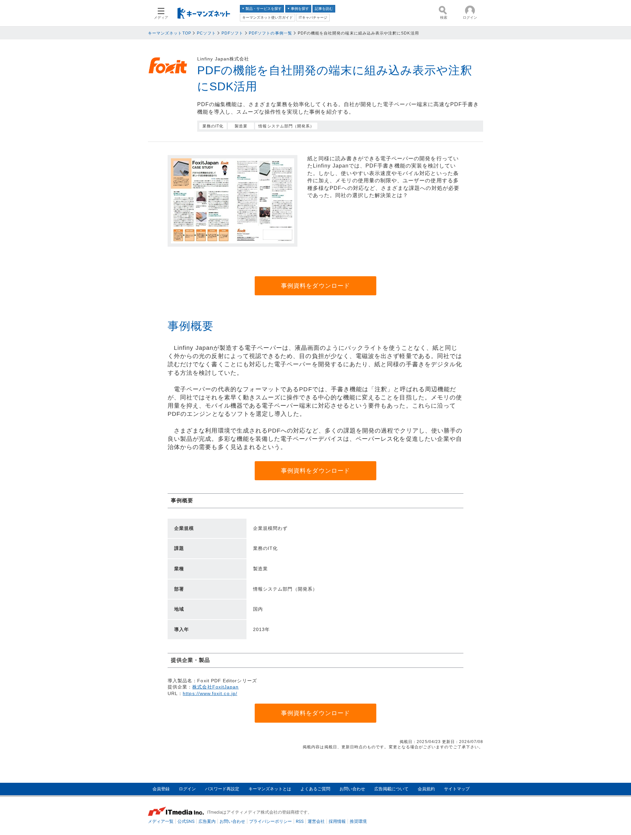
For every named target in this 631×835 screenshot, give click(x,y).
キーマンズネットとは (269, 788)
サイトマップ (457, 788)
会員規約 (426, 788)
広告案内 (207, 821)
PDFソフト (232, 33)
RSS (300, 821)
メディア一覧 (161, 821)
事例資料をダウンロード (315, 285)
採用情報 (337, 821)
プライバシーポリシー (270, 821)
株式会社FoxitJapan (215, 686)
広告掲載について (391, 788)
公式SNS (186, 821)
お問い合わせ (352, 788)
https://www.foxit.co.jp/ (210, 693)
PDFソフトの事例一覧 (270, 33)
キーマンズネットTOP (169, 33)
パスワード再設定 (222, 788)
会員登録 (161, 788)
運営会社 (316, 821)
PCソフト (206, 33)
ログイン (187, 788)
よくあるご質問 (315, 788)
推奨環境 (358, 821)
